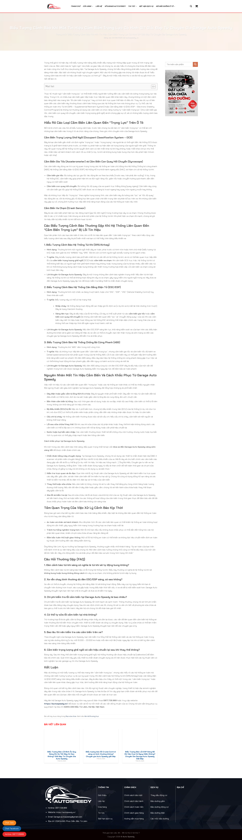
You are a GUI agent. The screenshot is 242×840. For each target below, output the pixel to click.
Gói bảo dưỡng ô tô (165, 6)
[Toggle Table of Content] (152, 86)
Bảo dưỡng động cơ (159, 807)
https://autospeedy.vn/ (56, 703)
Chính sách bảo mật (133, 795)
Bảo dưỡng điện (157, 813)
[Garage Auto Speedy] (55, 6)
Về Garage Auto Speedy (115, 6)
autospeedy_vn (132, 37)
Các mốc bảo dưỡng (159, 818)
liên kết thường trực (91, 716)
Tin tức (101, 813)
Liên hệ (98, 6)
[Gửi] (195, 64)
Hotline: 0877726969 (14, 834)
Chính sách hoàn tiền (133, 807)
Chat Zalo (9, 822)
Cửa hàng (87, 6)
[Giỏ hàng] (196, 6)
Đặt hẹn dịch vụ (146, 6)
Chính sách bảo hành (133, 801)
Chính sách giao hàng (134, 813)
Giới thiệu (102, 795)
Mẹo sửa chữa (71, 716)
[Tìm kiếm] (191, 6)
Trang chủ (75, 6)
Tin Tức (131, 6)
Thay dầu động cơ (158, 795)
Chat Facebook (12, 828)
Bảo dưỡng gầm (157, 801)
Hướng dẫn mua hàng (134, 818)
